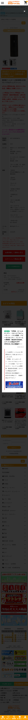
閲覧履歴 (14, 718)
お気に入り (8, 718)
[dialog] (14, 360)
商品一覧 (3, 718)
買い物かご (19, 718)
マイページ (25, 718)
